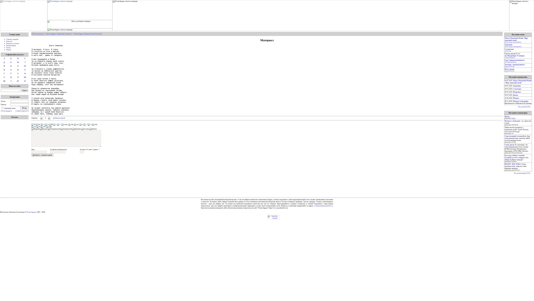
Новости (9, 41)
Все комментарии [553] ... (523, 173)
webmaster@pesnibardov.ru (323, 206)
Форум (8, 50)
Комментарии (11, 46)
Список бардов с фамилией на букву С (58, 34)
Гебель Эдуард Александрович (513, 42)
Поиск (8, 48)
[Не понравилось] (49, 118)
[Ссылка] (85, 129)
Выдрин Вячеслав (509, 66)
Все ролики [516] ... (525, 107)
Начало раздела (38, 34)
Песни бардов (31, 212)
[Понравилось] (41, 119)
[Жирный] (35, 129)
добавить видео (59, 118)
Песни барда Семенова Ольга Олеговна (88, 34)
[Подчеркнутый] (54, 129)
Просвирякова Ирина (510, 62)
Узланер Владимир (510, 57)
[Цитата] (93, 129)
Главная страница (12, 39)
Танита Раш (508, 51)
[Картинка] (76, 129)
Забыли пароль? (22, 111)
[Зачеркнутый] (66, 129)
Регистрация (6, 111)
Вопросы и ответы (12, 43)
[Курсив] (43, 129)
